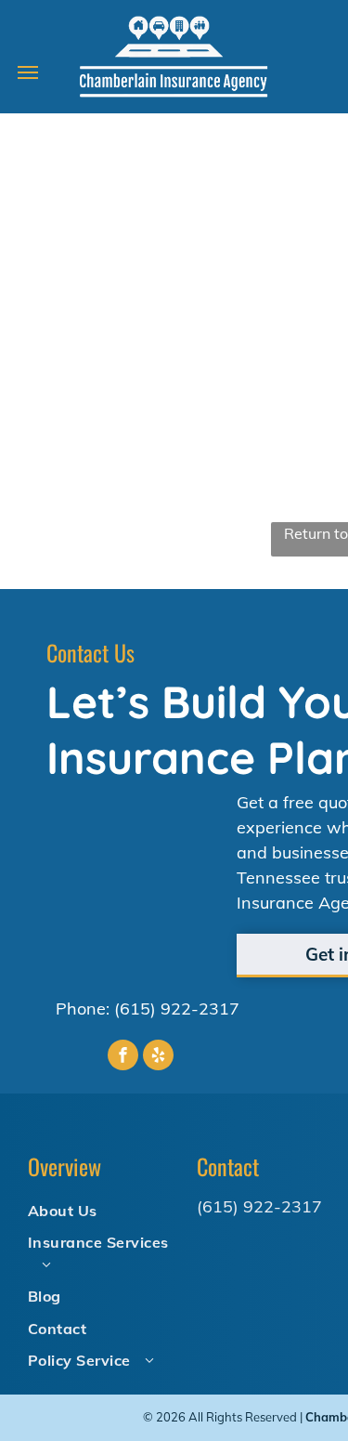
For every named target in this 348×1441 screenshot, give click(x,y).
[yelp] (158, 1057)
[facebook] (123, 1057)
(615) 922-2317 (176, 1008)
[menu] (27, 72)
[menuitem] (105, 1209)
